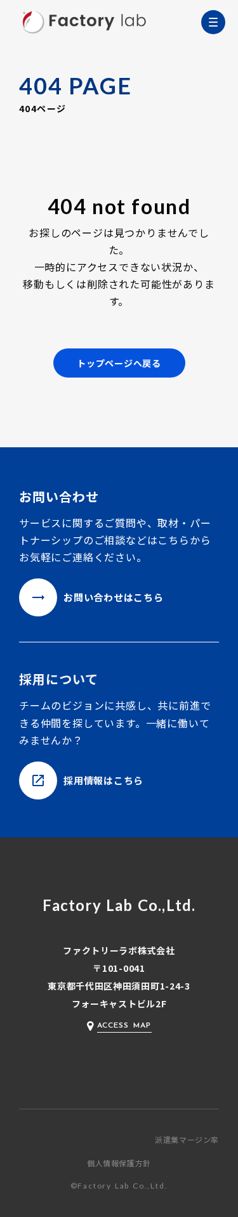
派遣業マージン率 (187, 1140)
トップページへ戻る (119, 363)
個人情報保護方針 (119, 1163)
